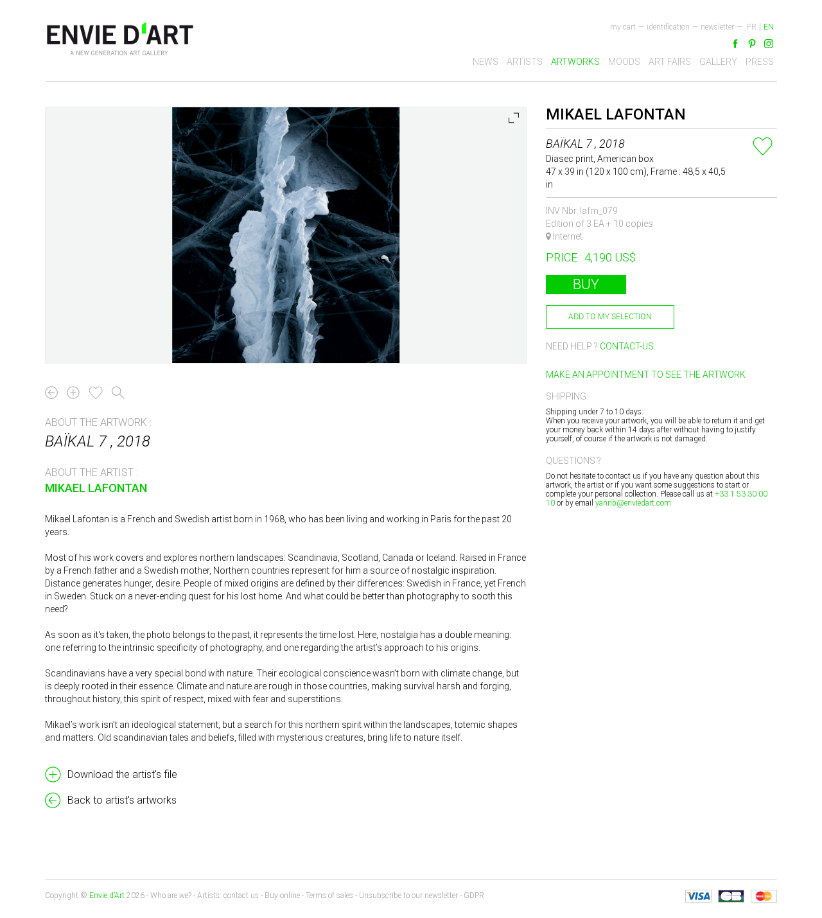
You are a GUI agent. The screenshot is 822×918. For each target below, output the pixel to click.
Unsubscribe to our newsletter (408, 895)
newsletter (717, 26)
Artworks (575, 62)
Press (760, 62)
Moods (624, 62)
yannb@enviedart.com (633, 503)
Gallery (718, 62)
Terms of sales (329, 895)
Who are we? (170, 895)
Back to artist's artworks (122, 800)
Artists (525, 62)
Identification (668, 26)
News (485, 62)
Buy (586, 284)
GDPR (474, 895)
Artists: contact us (228, 895)
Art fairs (670, 62)
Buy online (282, 895)
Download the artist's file (122, 774)
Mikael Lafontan (96, 488)
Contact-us (627, 346)
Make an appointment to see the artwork (646, 374)
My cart (623, 26)
